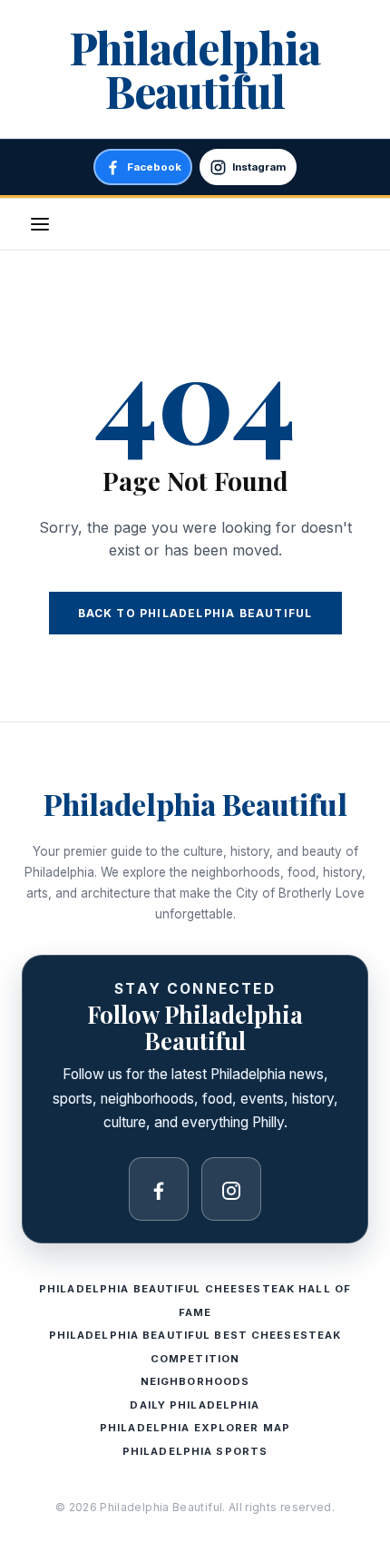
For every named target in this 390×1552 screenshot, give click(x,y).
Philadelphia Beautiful (194, 69)
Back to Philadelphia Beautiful (195, 613)
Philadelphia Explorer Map (195, 1427)
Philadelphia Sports (195, 1451)
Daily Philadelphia (194, 1405)
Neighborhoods (195, 1381)
